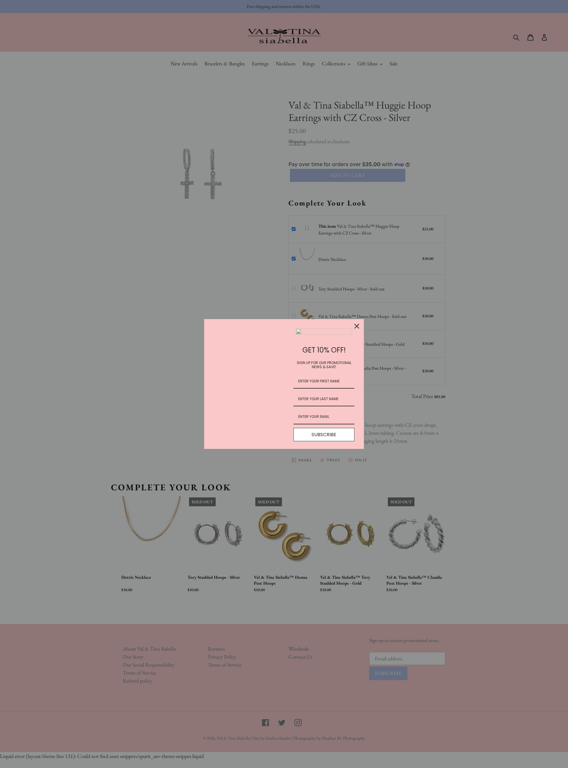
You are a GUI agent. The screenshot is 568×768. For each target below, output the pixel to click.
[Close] (357, 326)
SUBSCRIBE (324, 434)
